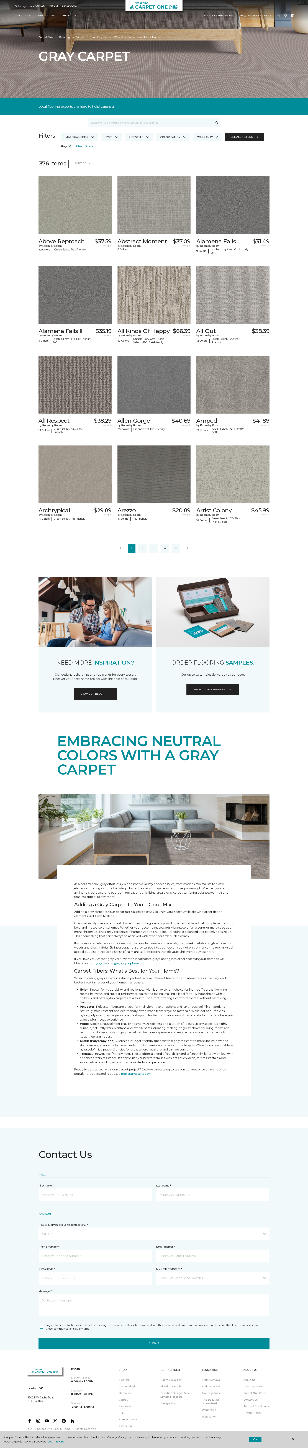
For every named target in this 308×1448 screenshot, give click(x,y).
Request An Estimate (255, 15)
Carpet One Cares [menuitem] (254, 1393)
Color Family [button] (170, 137)
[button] (278, 16)
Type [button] (108, 137)
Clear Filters (84, 146)
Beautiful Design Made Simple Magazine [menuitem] (175, 1394)
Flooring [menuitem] (124, 1380)
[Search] (216, 122)
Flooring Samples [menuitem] (171, 1386)
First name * (46, 1185)
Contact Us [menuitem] (250, 1399)
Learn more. (56, 1441)
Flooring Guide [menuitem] (211, 1393)
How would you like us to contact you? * (63, 1225)
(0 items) (292, 15)
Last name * (163, 1185)
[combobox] (150, 122)
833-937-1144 (70, 6)
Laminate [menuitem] (125, 1406)
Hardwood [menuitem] (125, 1393)
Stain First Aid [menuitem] (211, 1386)
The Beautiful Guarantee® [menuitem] (210, 1401)
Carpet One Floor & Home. (54, 1429)
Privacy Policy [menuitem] (252, 1412)
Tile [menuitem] (121, 1412)
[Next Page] (187, 548)
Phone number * (48, 1246)
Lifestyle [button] (136, 137)
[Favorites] (285, 16)
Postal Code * (46, 1269)
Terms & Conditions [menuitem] (256, 1406)
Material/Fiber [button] (77, 137)
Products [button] (23, 15)
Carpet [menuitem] (123, 1399)
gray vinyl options (126, 963)
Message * (44, 1291)
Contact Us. (108, 106)
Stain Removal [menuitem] (211, 1380)
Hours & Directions (218, 15)
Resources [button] (46, 15)
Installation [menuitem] (209, 1416)
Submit (154, 1343)
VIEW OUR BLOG (91, 693)
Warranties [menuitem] (209, 1410)
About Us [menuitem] (249, 1380)
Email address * (165, 1246)
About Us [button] (69, 15)
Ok (255, 1439)
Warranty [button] (205, 137)
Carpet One (45, 37)
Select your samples (209, 689)
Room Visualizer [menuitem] (170, 1380)
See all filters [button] (242, 137)
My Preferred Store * (169, 1269)
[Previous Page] (120, 548)
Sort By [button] (80, 163)
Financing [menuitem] (125, 1426)
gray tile (101, 963)
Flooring (64, 37)
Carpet (80, 37)
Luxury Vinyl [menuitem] (127, 1386)
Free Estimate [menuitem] (128, 1419)
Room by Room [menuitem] (253, 1386)
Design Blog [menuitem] (168, 1403)
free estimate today (135, 1073)
